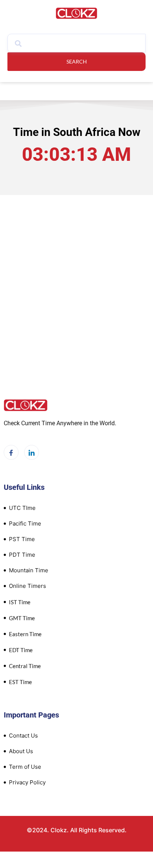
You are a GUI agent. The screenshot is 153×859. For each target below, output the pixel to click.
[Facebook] (11, 452)
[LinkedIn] (31, 452)
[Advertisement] (76, 282)
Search (76, 61)
